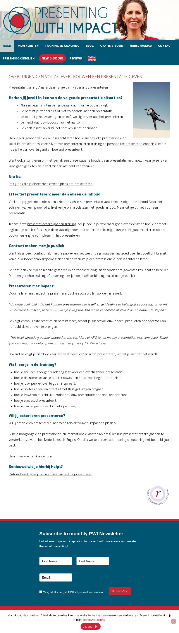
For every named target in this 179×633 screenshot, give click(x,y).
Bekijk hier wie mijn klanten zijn (30, 456)
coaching (138, 440)
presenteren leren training (83, 144)
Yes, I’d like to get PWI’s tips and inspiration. (74, 592)
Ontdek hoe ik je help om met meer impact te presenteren (50, 474)
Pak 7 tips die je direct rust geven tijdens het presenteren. (51, 184)
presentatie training (112, 440)
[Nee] (173, 621)
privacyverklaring (94, 619)
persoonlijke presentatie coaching (132, 144)
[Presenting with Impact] (68, 35)
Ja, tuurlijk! (90, 626)
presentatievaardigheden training (51, 224)
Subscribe (120, 591)
